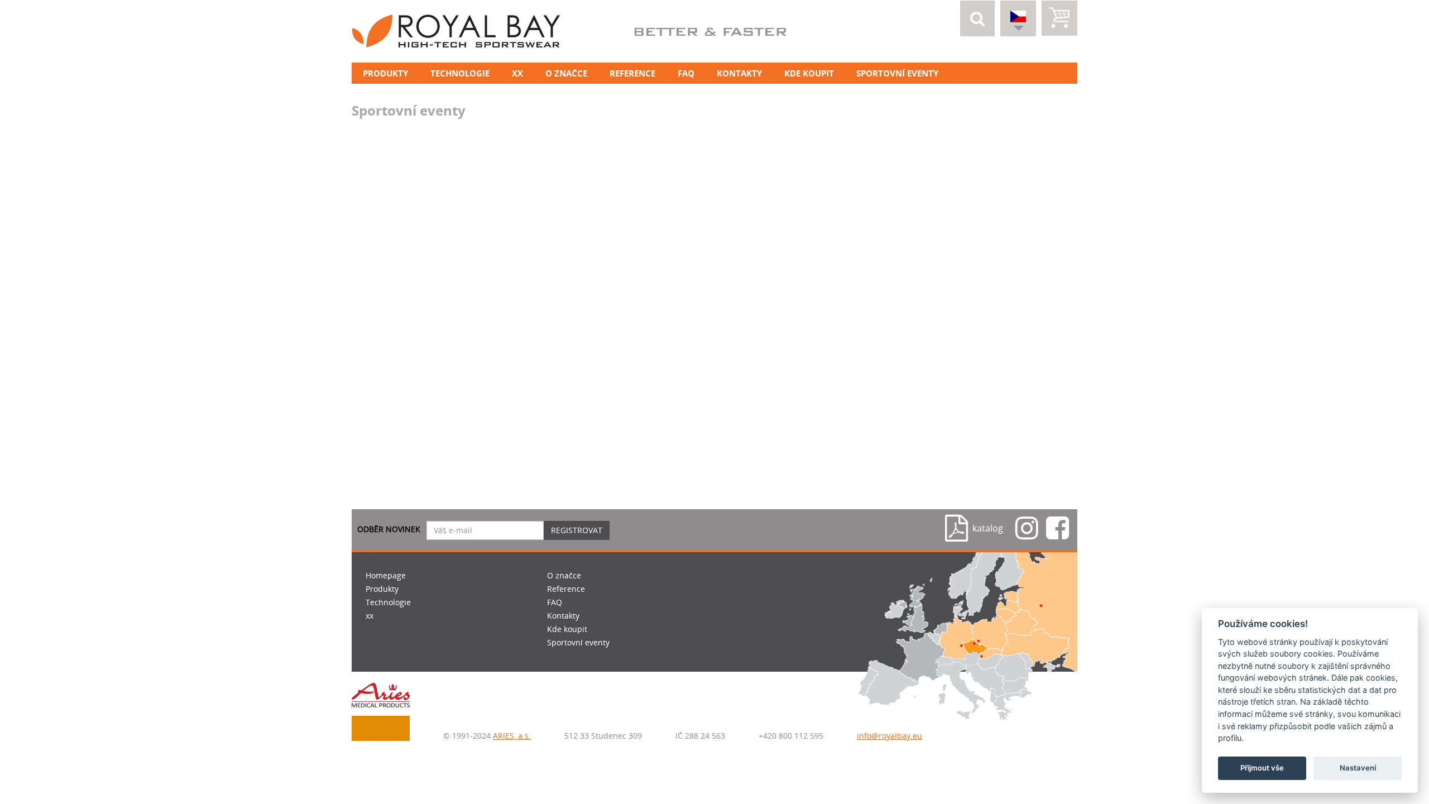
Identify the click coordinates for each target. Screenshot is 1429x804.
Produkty (385, 73)
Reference (632, 73)
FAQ (686, 73)
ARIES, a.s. (512, 735)
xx (517, 73)
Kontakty (739, 73)
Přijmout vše (1262, 768)
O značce (566, 73)
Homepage (386, 575)
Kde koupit (809, 73)
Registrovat (576, 530)
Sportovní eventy (897, 73)
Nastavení (1358, 768)
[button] (977, 18)
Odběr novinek (388, 529)
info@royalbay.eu (889, 735)
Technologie (460, 73)
